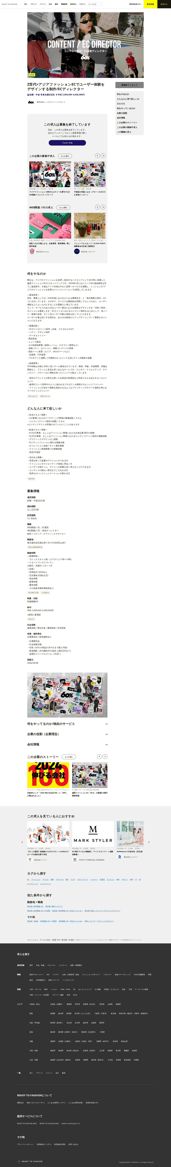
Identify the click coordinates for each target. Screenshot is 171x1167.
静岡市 (67, 1032)
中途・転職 (40, 965)
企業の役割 (122, 113)
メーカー (54, 989)
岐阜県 (52, 1032)
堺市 (90, 1041)
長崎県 (85, 1060)
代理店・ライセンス (111, 989)
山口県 (102, 1050)
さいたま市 (85, 1013)
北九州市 (60, 1060)
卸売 (123, 989)
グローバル (59, 879)
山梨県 (93, 1023)
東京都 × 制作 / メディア (53, 906)
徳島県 (110, 1050)
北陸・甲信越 (35, 1023)
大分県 (110, 1060)
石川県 (77, 1023)
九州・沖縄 (34, 1060)
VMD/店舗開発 (139, 974)
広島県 (85, 1050)
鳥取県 (52, 1050)
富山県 (69, 1023)
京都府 (60, 1041)
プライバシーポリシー (25, 1144)
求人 (31, 1073)
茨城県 (52, 1013)
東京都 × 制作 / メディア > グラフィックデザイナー (102, 911)
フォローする (67, 143)
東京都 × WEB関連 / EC (35, 906)
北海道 (52, 1004)
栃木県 (60, 1013)
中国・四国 (34, 1050)
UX (140, 879)
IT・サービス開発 (141, 989)
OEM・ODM (65, 989)
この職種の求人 (124, 132)
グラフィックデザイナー (105, 921)
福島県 (118, 1004)
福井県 (85, 1023)
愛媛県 (126, 1050)
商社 (46, 989)
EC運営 (102, 879)
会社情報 (121, 117)
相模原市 (144, 1013)
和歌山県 (124, 1041)
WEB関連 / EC (45, 921)
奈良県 (115, 1041)
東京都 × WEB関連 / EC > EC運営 (38, 911)
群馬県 (68, 1013)
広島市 (92, 1050)
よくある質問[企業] (75, 1102)
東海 (31, 1032)
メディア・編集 (58, 995)
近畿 (31, 1041)
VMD (131, 879)
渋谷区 (36, 921)
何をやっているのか (126, 108)
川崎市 (136, 1013)
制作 (118, 879)
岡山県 (68, 1050)
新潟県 (52, 1023)
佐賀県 (77, 1060)
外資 (68, 995)
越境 (52, 879)
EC (28, 879)
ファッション (36, 879)
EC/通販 (98, 989)
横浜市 (129, 1013)
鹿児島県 (127, 1060)
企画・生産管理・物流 (70, 974)
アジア (73, 879)
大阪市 (84, 1041)
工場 (130, 989)
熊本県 (93, 1060)
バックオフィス (68, 980)
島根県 (60, 1050)
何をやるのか (123, 94)
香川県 (118, 1050)
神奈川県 (122, 1013)
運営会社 (20, 1102)
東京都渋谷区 (49, 94)
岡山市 (75, 1050)
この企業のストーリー (127, 122)
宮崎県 (118, 1060)
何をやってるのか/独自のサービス (51, 724)
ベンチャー (94, 879)
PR (74, 989)
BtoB (75, 995)
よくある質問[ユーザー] (56, 1102)
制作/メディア (54, 980)
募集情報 (121, 103)
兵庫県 (98, 1041)
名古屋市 (91, 1032)
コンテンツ (111, 879)
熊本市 (100, 1060)
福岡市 (67, 1060)
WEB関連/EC (41, 980)
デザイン (125, 879)
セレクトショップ (85, 989)
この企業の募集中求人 (127, 127)
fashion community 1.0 (71, 1123)
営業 (149, 974)
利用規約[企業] (59, 1144)
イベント (49, 1073)
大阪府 (77, 1041)
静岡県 (60, 1032)
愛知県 (84, 1032)
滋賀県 (52, 1041)
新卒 (31, 965)
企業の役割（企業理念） (43, 734)
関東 (31, 1013)
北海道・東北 (35, 1004)
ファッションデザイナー (91, 974)
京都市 (67, 1041)
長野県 (101, 1023)
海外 (67, 879)
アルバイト (51, 965)
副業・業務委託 (76, 965)
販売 (31, 980)
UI (136, 879)
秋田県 (102, 1004)
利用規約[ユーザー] (44, 1144)
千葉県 (97, 1013)
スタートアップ (82, 879)
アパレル (46, 879)
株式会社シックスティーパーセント (51, 102)
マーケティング (32, 884)
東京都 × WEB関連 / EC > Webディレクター (67, 911)
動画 (63, 1073)
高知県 (134, 1050)
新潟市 (59, 1023)
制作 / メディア (90, 921)
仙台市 (92, 1004)
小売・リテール (35, 989)
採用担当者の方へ (92, 1102)
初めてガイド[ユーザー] (36, 1102)
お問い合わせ (73, 1144)
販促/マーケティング (123, 974)
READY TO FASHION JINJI (49, 1123)
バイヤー (55, 974)
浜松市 (74, 1032)
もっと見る (65, 156)
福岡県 (52, 1060)
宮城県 (85, 1004)
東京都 (29, 921)
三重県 (102, 1032)
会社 (57, 1073)
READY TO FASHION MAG (27, 1123)
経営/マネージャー (37, 974)
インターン (63, 965)
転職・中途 (34, 94)
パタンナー (108, 974)
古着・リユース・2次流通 (39, 995)
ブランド (39, 1073)
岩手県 (77, 1004)
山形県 (110, 1004)
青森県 (69, 1004)
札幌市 (59, 1004)
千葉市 (103, 1013)
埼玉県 (77, 1013)
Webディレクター (76, 921)
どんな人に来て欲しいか (128, 99)
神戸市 (105, 1041)
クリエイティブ (45, 884)
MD (48, 974)
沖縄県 (136, 1060)
